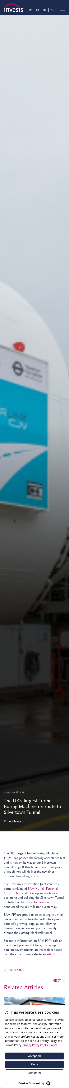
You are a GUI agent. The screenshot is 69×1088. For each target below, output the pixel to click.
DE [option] (44, 10)
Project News (13, 821)
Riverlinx (48, 954)
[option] (38, 9)
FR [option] (37, 10)
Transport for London (35, 902)
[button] (62, 10)
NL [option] (52, 10)
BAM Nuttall (36, 888)
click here (34, 945)
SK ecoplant (36, 893)
